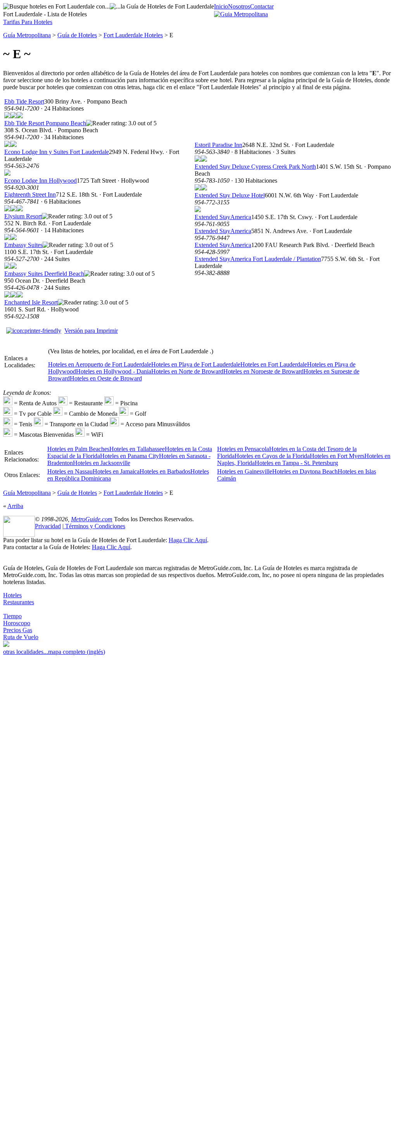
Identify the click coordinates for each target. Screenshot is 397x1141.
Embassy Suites (23, 245)
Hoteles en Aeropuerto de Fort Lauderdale (99, 364)
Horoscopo (16, 623)
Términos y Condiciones (94, 526)
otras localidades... (25, 651)
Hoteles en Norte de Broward (187, 371)
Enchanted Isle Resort (31, 302)
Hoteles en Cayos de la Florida (272, 456)
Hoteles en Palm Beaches (78, 449)
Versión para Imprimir (91, 330)
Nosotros (239, 6)
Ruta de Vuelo (20, 637)
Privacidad (48, 526)
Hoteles (12, 595)
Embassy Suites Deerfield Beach (44, 273)
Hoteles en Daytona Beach (305, 471)
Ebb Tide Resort (24, 101)
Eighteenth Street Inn (30, 194)
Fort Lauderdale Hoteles (133, 35)
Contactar (262, 6)
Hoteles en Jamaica (116, 471)
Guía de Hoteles (77, 35)
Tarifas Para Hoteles (27, 22)
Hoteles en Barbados (165, 471)
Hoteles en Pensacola (243, 449)
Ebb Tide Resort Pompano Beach (45, 123)
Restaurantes (18, 602)
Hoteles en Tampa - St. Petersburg (296, 463)
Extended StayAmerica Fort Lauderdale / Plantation (258, 259)
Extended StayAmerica (223, 217)
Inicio (221, 6)
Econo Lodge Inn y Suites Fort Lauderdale (56, 152)
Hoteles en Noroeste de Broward (263, 371)
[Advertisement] (34, 778)
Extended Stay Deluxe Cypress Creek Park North (255, 166)
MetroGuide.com (91, 519)
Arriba (15, 506)
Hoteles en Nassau (70, 471)
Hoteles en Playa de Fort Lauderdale (195, 364)
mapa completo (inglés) (76, 651)
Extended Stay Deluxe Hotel (230, 195)
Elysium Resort (23, 216)
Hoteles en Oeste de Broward (106, 378)
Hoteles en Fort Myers (337, 456)
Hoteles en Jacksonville (101, 463)
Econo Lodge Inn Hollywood (40, 180)
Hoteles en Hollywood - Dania (113, 371)
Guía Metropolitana (27, 35)
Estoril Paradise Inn (218, 145)
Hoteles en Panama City (129, 456)
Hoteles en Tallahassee (137, 449)
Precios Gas (17, 630)
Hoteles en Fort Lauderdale (273, 364)
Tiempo (12, 616)
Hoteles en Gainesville (244, 471)
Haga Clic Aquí (188, 540)
